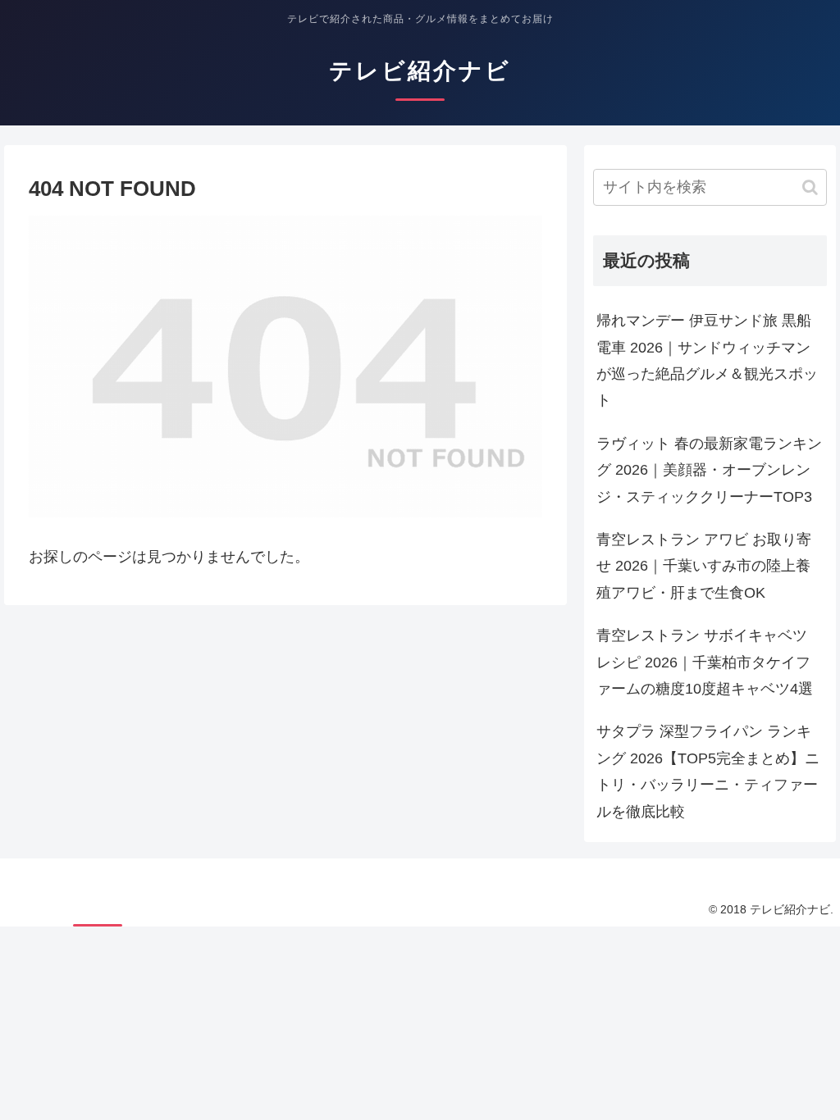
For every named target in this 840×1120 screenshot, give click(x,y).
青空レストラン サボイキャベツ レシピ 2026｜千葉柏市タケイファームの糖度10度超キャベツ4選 (704, 662)
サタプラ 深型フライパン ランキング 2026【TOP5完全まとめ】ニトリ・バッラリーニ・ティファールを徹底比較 (707, 771)
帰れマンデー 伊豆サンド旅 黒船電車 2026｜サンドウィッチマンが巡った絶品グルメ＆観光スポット (707, 360)
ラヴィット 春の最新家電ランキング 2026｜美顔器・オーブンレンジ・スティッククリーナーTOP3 (709, 470)
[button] (810, 187)
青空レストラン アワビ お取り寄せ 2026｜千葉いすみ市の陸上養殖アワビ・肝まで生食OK (703, 566)
